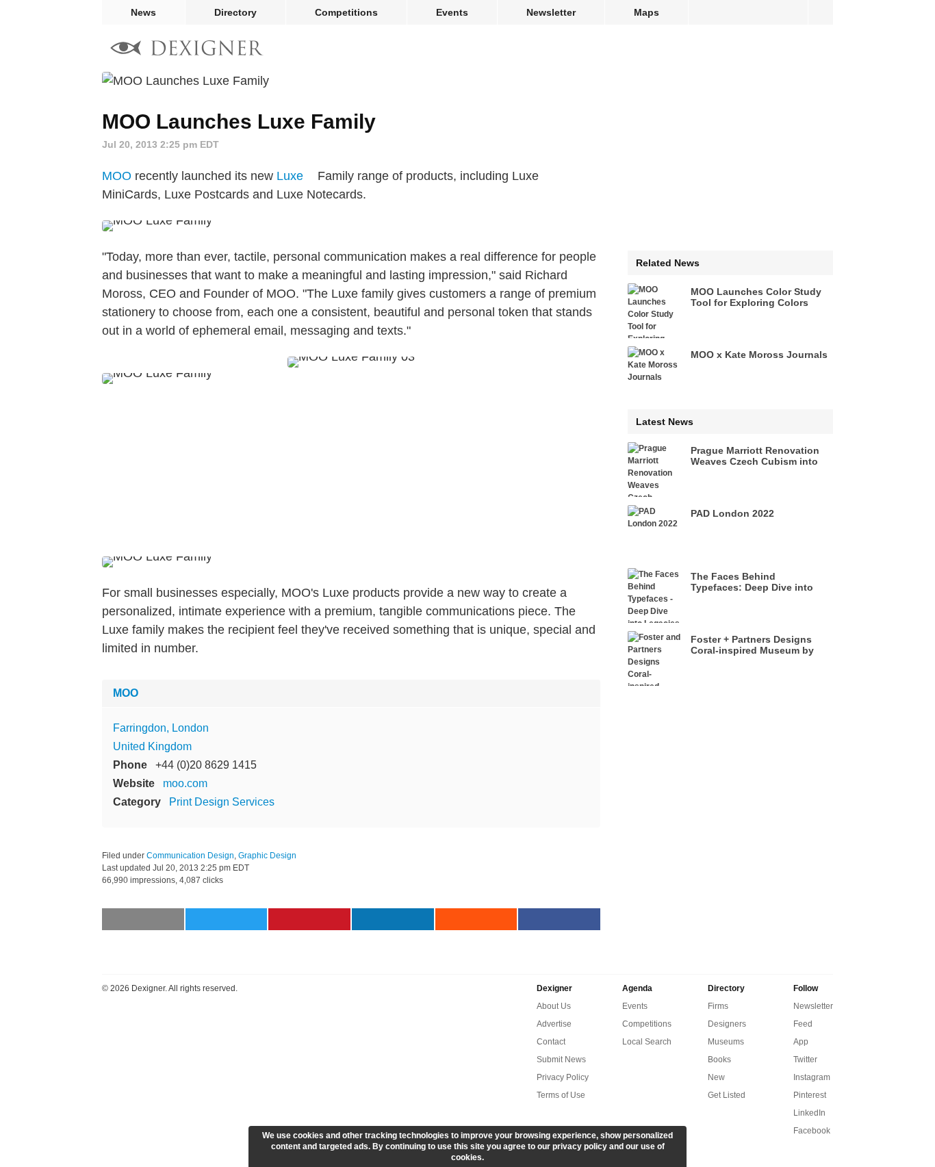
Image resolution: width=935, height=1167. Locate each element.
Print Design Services (221, 802)
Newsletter (551, 12)
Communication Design (190, 855)
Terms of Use (561, 1095)
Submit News (561, 1059)
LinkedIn (809, 1113)
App (800, 1042)
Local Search (646, 1042)
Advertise (554, 1024)
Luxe (290, 176)
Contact (551, 1042)
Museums (726, 1042)
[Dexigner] (187, 49)
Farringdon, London (161, 728)
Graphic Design (267, 855)
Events (452, 12)
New (716, 1077)
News (143, 12)
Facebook (811, 1131)
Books (719, 1059)
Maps (646, 12)
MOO (116, 176)
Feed (802, 1024)
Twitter (805, 1059)
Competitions (346, 12)
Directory (235, 12)
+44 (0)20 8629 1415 (206, 765)
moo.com (185, 783)
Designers (727, 1024)
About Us (554, 1006)
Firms (718, 1006)
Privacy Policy (563, 1077)
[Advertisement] (351, 470)
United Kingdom (152, 746)
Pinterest (809, 1095)
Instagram (811, 1077)
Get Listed (726, 1095)
